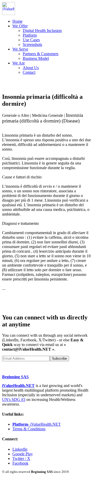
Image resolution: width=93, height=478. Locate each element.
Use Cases (31, 40)
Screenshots (32, 44)
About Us (31, 67)
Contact (29, 72)
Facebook (20, 463)
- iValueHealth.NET (36, 424)
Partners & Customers (40, 54)
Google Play (22, 454)
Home (17, 21)
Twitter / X (21, 458)
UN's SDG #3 (13, 399)
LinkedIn (19, 449)
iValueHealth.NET (18, 385)
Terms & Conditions (28, 429)
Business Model (36, 58)
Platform (30, 35)
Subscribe (59, 358)
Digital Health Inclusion (42, 30)
